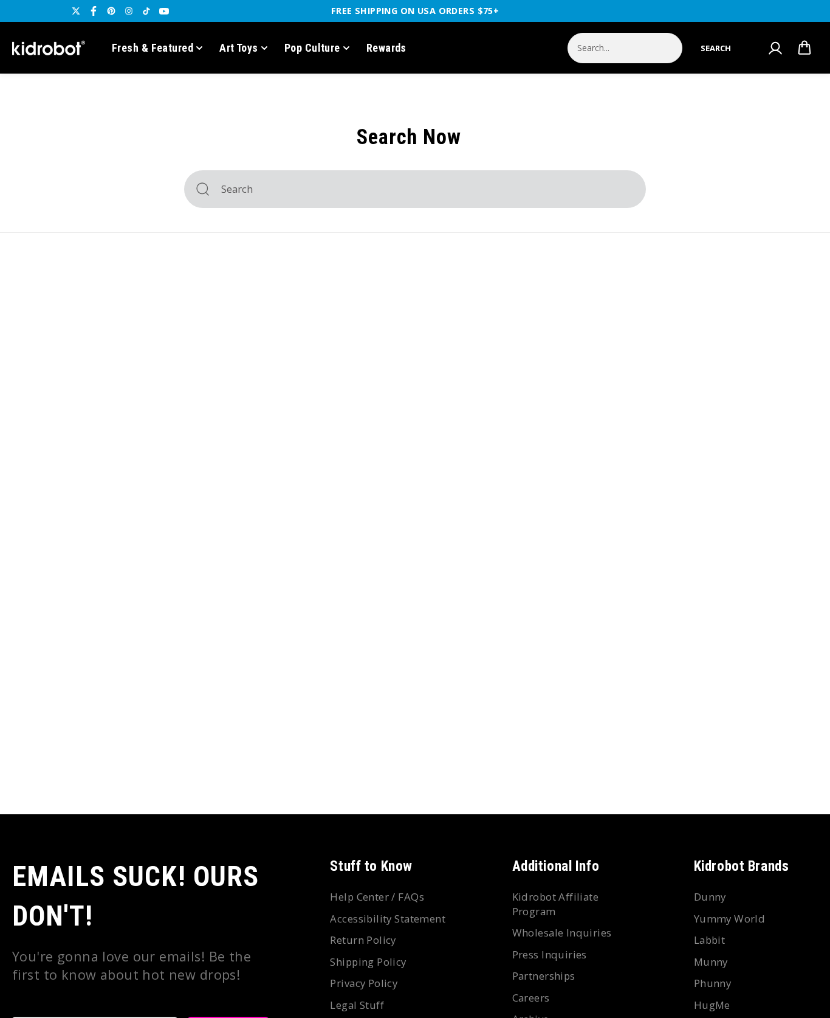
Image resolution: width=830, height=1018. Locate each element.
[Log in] (774, 48)
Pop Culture (312, 47)
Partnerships (543, 976)
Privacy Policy (363, 983)
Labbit (709, 940)
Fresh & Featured (152, 47)
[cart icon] (804, 48)
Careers (531, 998)
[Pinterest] (111, 11)
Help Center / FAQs (377, 897)
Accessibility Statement (387, 919)
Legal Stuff (357, 1005)
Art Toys (238, 47)
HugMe (712, 1005)
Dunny (710, 897)
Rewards (386, 47)
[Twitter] (76, 11)
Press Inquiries (549, 954)
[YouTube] (164, 11)
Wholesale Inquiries (562, 933)
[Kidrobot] (48, 48)
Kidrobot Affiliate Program (555, 904)
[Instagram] (129, 11)
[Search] (202, 189)
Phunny (713, 983)
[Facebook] (93, 11)
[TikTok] (146, 11)
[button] (715, 48)
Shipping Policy (368, 962)
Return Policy (363, 940)
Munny (711, 962)
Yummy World (730, 919)
